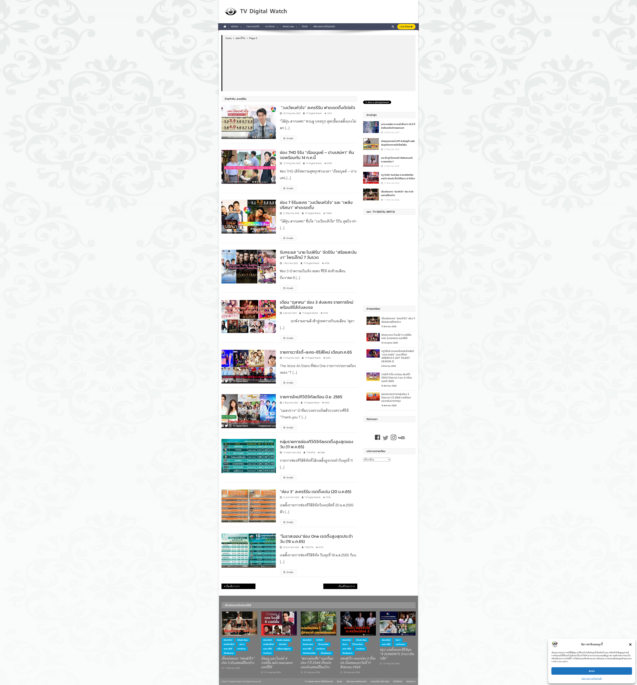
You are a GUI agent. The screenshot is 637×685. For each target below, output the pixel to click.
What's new (242, 640)
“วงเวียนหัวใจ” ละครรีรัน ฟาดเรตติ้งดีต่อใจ (317, 107)
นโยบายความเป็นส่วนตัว (591, 678)
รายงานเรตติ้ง (253, 26)
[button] (630, 644)
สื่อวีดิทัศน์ (397, 681)
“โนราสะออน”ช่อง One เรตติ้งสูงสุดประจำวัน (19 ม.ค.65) (316, 539)
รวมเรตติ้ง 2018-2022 (380, 681)
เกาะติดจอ (270, 26)
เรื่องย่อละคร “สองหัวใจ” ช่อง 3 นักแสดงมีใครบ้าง (397, 193)
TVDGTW (311, 452)
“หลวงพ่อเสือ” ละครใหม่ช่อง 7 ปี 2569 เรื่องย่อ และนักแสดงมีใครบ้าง (317, 662)
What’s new (288, 26)
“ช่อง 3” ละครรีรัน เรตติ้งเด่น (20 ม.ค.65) (315, 491)
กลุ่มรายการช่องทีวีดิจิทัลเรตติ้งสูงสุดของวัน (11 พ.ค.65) (316, 444)
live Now (405, 26)
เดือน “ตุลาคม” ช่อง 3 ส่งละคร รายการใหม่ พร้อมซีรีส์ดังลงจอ (316, 304)
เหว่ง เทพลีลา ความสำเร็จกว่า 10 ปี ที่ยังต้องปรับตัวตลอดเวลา (398, 126)
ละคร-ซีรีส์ (228, 648)
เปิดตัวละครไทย (309, 653)
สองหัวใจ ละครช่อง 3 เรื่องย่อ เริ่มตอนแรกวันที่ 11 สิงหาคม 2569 (358, 662)
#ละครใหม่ (228, 640)
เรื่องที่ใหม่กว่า (345, 586)
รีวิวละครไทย (323, 644)
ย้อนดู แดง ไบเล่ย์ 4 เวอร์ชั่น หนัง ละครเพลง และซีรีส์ (396, 336)
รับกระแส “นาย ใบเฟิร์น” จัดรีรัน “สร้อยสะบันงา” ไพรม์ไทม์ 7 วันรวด (318, 254)
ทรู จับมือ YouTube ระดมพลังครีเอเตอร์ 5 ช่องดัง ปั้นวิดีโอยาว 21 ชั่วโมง (398, 176)
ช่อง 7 (398, 640)
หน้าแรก (234, 26)
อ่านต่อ (289, 138)
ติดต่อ (305, 26)
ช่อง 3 (241, 644)
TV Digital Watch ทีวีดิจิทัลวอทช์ (319, 681)
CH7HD (320, 640)
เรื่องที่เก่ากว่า (233, 586)
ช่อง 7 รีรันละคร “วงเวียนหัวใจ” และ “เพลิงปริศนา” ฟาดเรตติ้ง (316, 205)
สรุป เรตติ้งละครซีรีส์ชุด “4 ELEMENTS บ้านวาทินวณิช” (397, 654)
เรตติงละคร (400, 644)
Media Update (283, 640)
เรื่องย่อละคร (229, 653)
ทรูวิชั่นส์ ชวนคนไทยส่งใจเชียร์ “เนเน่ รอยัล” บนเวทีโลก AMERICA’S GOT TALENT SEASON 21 (397, 356)
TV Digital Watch (314, 113)
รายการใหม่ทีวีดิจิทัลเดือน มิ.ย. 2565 (311, 396)
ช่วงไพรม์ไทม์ (229, 644)
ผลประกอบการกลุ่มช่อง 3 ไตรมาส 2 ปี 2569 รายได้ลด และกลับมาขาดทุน (396, 397)
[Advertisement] (319, 65)
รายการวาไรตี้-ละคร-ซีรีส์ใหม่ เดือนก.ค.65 (316, 352)
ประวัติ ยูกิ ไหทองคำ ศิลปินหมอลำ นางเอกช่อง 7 (397, 159)
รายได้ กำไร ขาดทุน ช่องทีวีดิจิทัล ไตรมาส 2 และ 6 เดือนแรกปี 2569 (396, 377)
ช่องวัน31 (282, 644)
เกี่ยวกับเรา (411, 681)
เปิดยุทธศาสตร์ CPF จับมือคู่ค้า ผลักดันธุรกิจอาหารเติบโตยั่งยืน (398, 143)
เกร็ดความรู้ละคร (284, 648)
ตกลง (592, 671)
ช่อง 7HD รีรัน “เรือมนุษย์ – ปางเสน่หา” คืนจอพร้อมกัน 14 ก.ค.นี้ (317, 155)
